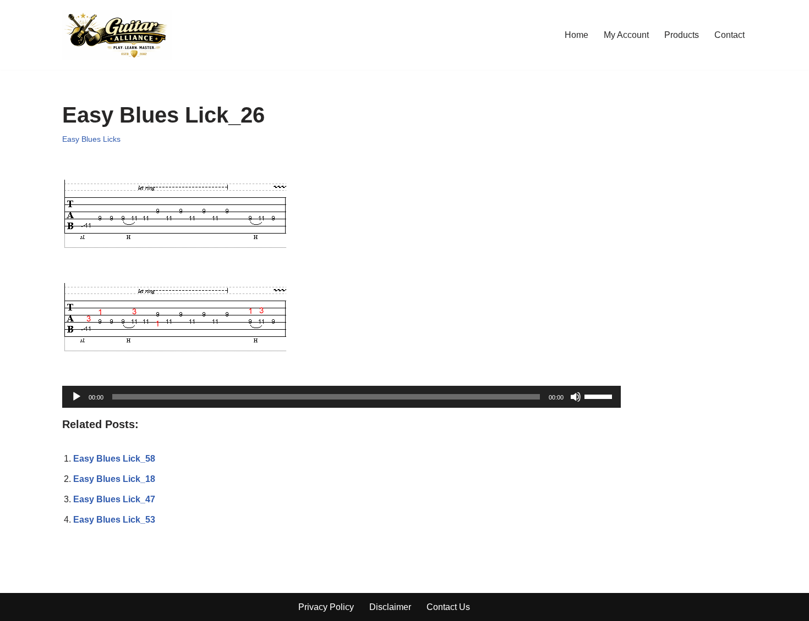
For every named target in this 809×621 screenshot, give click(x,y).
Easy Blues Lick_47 (114, 499)
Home (576, 35)
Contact (729, 35)
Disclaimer (390, 607)
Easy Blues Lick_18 (114, 479)
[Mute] (575, 396)
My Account (626, 35)
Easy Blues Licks (91, 139)
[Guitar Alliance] (117, 35)
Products (681, 35)
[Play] (76, 396)
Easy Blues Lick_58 (114, 458)
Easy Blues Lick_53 (114, 519)
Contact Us (448, 607)
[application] (341, 397)
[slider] (599, 396)
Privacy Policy (326, 607)
